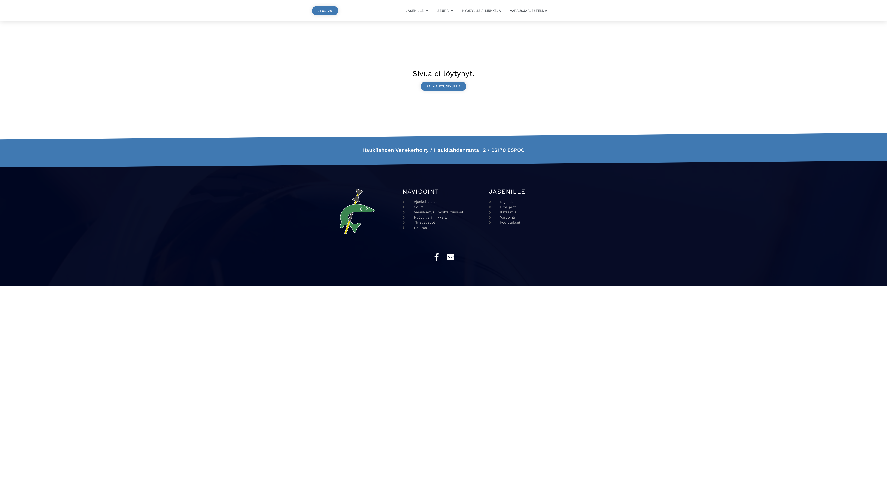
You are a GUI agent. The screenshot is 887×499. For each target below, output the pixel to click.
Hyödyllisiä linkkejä (481, 10)
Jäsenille (415, 10)
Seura (443, 10)
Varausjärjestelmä (528, 10)
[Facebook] (436, 257)
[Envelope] (450, 257)
